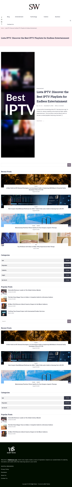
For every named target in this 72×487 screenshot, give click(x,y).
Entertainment (19, 17)
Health (38, 225)
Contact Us (10, 24)
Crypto (36, 186)
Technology (33, 17)
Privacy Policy (5, 469)
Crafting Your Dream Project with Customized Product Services (26, 311)
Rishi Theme (47, 484)
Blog (8, 17)
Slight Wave (34, 484)
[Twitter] (1, 24)
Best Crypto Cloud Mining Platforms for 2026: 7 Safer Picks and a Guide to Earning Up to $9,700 (36, 208)
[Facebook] (1, 17)
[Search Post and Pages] (70, 20)
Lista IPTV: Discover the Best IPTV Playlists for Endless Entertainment (52, 96)
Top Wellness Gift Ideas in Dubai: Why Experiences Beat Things (36, 246)
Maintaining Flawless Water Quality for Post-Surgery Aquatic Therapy (36, 227)
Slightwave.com (12, 459)
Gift (36, 244)
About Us (3, 475)
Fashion (46, 17)
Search (69, 165)
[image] (18, 105)
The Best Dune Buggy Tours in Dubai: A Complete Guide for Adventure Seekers (30, 297)
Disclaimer (4, 472)
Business (57, 17)
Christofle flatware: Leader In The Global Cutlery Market (24, 290)
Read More (39, 121)
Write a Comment (59, 106)
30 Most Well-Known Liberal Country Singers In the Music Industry (28, 304)
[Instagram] (1, 19)
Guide (33, 225)
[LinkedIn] (1, 21)
